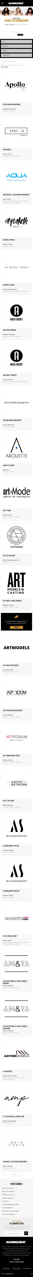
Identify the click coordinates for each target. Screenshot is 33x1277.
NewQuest (31, 1274)
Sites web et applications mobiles (11, 1204)
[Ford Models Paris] (27, 1268)
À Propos (11, 1262)
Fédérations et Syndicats (9, 1194)
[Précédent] (6, 1175)
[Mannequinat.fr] (16, 3)
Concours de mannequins (9, 1214)
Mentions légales (19, 1262)
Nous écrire (16, 1259)
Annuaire (12, 24)
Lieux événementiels (8, 1208)
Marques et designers (8, 1198)
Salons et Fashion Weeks (9, 1191)
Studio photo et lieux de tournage (11, 1211)
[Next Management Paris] (16, 1268)
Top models (6, 1201)
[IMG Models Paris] (6, 1268)
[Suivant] (27, 1175)
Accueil (6, 24)
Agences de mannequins (9, 1188)
